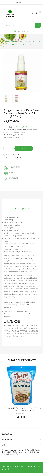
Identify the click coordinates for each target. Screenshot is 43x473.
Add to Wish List (12, 155)
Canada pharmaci (26, 466)
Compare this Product (14, 158)
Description (21, 208)
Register (33, 13)
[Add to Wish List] (21, 403)
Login (36, 13)
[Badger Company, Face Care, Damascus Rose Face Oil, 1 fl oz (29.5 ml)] (6, 99)
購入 (23, 148)
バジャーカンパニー (22, 127)
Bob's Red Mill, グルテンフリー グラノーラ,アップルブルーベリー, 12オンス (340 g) (21, 409)
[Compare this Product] (25, 403)
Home (21, 39)
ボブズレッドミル (21, 413)
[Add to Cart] (17, 403)
